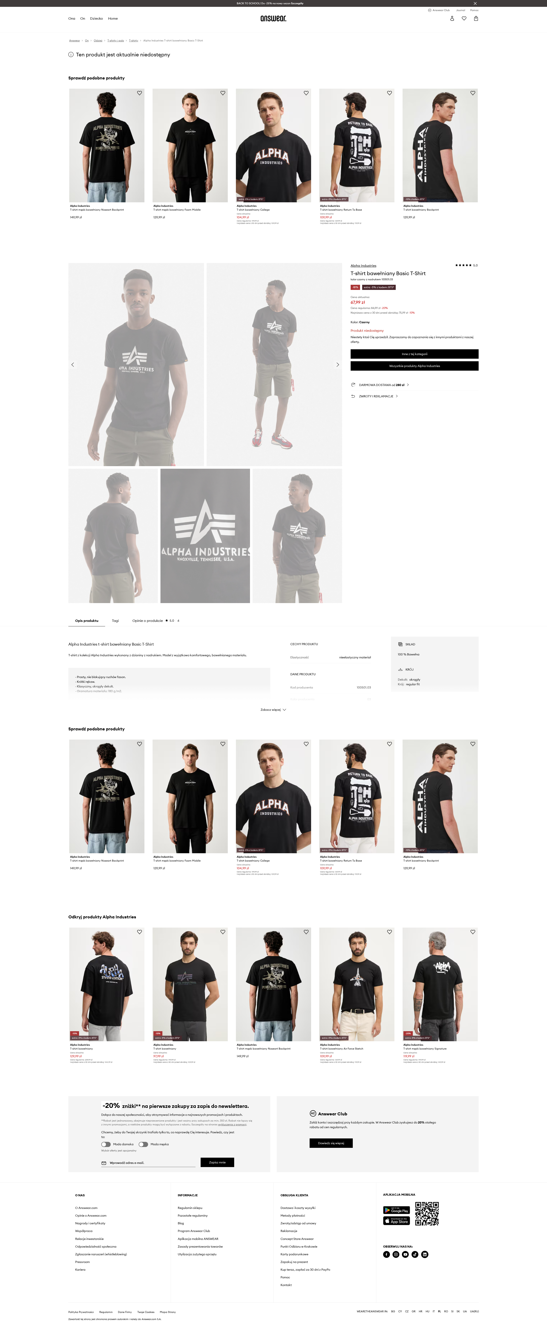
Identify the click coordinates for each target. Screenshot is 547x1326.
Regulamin (106, 1312)
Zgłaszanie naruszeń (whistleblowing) (101, 1254)
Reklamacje (289, 1231)
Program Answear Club (194, 1231)
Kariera (80, 1270)
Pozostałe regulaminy (193, 1215)
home (113, 18)
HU (427, 1311)
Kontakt (286, 1285)
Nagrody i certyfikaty (90, 1223)
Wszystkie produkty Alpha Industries (414, 366)
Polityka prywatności (81, 1312)
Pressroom (82, 1262)
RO (446, 1311)
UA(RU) (474, 1311)
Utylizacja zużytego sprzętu (197, 1254)
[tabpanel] (273, 670)
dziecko (96, 18)
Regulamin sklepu (190, 1208)
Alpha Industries (363, 265)
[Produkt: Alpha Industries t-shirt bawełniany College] (273, 145)
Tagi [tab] (115, 620)
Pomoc (285, 1277)
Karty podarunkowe (294, 1254)
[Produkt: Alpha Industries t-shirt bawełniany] (106, 984)
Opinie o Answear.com (90, 1215)
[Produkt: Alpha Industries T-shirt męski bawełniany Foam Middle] (190, 145)
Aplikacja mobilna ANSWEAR (198, 1239)
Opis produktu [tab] (86, 620)
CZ (407, 1311)
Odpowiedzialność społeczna (95, 1246)
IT (434, 1311)
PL (439, 1311)
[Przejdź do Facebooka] (386, 1254)
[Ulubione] (464, 18)
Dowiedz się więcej (331, 1143)
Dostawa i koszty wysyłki (298, 1208)
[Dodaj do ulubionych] (139, 93)
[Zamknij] (475, 3)
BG (393, 1311)
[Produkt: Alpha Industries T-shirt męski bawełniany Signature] (440, 984)
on (82, 18)
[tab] (156, 620)
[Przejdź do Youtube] (405, 1254)
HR (420, 1311)
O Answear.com (86, 1208)
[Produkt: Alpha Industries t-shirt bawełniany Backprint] (440, 145)
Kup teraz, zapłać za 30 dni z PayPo (305, 1270)
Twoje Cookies (145, 1312)
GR (414, 1311)
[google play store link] (396, 1210)
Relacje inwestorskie (89, 1239)
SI (452, 1311)
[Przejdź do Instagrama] (396, 1254)
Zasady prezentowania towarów (200, 1246)
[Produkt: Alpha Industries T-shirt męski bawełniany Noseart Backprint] (106, 145)
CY (400, 1311)
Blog (181, 1223)
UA (465, 1311)
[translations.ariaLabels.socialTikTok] (415, 1254)
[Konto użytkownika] (452, 18)
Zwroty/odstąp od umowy (298, 1223)
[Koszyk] (476, 18)
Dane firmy (125, 1312)
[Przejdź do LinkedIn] (424, 1254)
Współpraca (84, 1231)
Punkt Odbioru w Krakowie (299, 1246)
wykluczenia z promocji (232, 1124)
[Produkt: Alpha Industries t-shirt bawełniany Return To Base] (356, 145)
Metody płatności (293, 1215)
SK (458, 1311)
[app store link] (396, 1220)
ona (71, 18)
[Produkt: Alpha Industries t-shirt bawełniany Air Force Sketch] (356, 984)
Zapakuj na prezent (294, 1262)
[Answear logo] (273, 18)
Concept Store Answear (297, 1239)
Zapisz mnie (217, 1162)
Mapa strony (168, 1312)
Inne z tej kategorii (414, 354)
